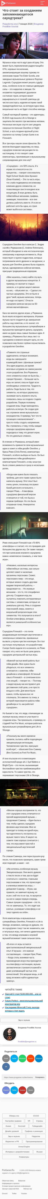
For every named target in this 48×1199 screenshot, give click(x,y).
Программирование (34, 1141)
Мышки (39, 1152)
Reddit (30, 1058)
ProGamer (10, 3)
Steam (30, 1090)
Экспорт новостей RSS (10, 1189)
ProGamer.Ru (8, 1170)
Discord (6, 1090)
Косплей (21, 1126)
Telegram (39, 1058)
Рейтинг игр (27, 1189)
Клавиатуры (24, 1157)
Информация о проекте (10, 1183)
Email (6, 1058)
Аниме (8, 1126)
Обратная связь (8, 1181)
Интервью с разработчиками (17, 1152)
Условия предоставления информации (16, 1186)
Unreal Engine (24, 1147)
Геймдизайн (37, 1126)
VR (29, 1121)
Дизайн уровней (12, 1131)
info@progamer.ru (23, 1173)
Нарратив (36, 1136)
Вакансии (21, 1181)
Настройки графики (13, 1121)
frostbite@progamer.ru (27, 1041)
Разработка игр (10, 24)
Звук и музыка (24, 1020)
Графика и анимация (34, 1131)
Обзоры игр (14, 1116)
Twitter (14, 1058)
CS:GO (36, 1116)
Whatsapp (22, 1058)
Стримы (39, 1121)
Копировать (39, 1076)
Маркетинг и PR (12, 1141)
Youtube (22, 1090)
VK (6, 1067)
